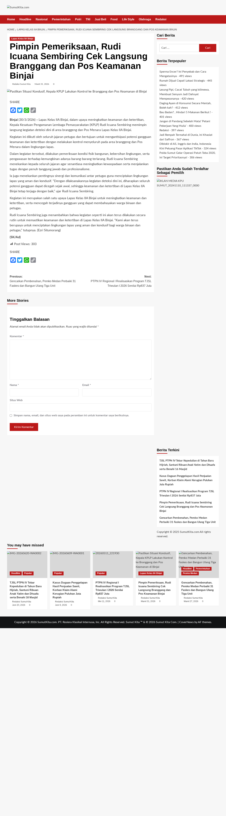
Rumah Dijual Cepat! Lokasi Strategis (182, 80)
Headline (25, 19)
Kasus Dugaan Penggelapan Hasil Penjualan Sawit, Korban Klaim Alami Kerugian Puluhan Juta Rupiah (185, 480)
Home (11, 19)
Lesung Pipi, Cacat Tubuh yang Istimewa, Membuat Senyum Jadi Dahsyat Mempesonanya (184, 94)
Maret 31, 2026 (42, 84)
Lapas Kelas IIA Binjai (22, 38)
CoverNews (186, 622)
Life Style (128, 19)
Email (86, 385)
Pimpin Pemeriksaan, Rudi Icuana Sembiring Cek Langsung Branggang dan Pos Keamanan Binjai (186, 506)
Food (114, 19)
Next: (121, 281)
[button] (217, 19)
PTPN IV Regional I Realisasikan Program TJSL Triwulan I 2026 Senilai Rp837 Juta (186, 493)
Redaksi (160, 19)
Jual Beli (100, 19)
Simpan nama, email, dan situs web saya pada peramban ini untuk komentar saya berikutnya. (71, 415)
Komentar (17, 336)
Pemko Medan (190, 573)
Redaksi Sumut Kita (21, 84)
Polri (78, 19)
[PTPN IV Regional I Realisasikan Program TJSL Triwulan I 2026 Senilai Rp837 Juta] (113, 564)
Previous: (43, 281)
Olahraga (145, 19)
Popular (28, 573)
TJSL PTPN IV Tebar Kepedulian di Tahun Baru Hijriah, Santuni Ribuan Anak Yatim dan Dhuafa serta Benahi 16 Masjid (187, 464)
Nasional (41, 19)
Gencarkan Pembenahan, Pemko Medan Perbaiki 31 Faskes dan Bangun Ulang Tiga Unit (187, 520)
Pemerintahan (61, 19)
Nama (14, 385)
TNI (88, 19)
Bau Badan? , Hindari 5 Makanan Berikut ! (185, 112)
